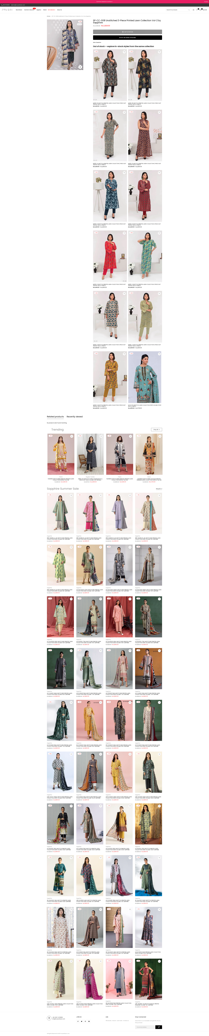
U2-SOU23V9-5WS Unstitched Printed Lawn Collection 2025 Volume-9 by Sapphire (60, 642)
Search (114, 1020)
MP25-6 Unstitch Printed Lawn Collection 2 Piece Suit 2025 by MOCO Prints (109, 285)
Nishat (45, 10)
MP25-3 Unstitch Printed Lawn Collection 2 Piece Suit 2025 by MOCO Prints (109, 345)
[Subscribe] (158, 1027)
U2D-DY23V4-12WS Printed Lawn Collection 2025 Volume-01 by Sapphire (60, 1004)
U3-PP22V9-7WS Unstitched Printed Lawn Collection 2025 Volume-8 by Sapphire (147, 642)
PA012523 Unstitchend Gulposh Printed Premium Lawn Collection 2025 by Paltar (148, 479)
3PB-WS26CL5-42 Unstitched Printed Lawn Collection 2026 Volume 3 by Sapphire (59, 590)
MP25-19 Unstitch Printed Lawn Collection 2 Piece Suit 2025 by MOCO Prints (109, 103)
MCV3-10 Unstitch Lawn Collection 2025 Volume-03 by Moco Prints (144, 405)
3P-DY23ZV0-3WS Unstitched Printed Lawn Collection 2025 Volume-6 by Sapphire (118, 745)
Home (48, 16)
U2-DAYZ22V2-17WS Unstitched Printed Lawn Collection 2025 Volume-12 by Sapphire (89, 590)
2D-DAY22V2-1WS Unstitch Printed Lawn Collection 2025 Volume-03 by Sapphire (59, 901)
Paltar (119, 477)
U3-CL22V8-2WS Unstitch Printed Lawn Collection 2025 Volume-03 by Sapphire (88, 849)
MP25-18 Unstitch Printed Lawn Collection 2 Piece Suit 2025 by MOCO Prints (144, 103)
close (3, 1)
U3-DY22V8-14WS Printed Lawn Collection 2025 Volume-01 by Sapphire (148, 952)
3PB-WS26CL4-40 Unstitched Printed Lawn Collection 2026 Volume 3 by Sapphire (59, 538)
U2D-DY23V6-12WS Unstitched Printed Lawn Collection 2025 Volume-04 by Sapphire (148, 797)
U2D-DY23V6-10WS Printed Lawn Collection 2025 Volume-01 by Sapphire (89, 1004)
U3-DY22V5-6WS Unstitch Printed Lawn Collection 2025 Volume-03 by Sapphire (118, 849)
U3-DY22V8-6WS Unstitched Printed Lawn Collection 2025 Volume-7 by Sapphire (59, 745)
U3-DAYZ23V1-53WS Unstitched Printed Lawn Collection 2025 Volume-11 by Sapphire (119, 590)
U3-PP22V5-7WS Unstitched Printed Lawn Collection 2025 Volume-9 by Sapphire (88, 642)
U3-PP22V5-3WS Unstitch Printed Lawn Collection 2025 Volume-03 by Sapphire (59, 849)
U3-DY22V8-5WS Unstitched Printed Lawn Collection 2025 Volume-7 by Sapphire (88, 693)
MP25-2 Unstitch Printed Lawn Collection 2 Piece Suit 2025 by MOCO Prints (144, 285)
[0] (197, 10)
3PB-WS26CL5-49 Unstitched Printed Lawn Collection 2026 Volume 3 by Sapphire (118, 538)
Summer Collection (29, 10)
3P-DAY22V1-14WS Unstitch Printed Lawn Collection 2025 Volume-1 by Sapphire (147, 901)
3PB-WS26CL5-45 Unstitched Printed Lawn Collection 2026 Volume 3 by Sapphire (147, 538)
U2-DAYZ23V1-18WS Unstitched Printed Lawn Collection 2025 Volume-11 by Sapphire (148, 590)
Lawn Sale (119, 1020)
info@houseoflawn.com (19, 5)
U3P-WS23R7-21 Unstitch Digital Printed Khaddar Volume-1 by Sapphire (147, 1004)
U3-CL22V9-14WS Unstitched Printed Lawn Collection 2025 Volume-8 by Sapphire (59, 693)
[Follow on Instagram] (85, 1021)
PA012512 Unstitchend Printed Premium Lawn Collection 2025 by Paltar (60, 479)
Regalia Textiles (89, 477)
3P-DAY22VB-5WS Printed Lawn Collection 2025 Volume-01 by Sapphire (118, 1003)
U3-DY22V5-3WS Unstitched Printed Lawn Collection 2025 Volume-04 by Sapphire (88, 797)
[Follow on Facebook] (78, 1021)
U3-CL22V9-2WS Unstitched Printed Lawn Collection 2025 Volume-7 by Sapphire (147, 693)
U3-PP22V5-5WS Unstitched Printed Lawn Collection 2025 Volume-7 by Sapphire (118, 693)
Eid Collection (51, 10)
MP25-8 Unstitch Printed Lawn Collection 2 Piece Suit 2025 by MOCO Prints (144, 224)
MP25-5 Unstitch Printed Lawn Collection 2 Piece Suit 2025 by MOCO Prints (109, 405)
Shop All (156, 429)
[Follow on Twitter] (81, 1021)
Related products (55, 416)
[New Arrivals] (112, 1)
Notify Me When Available (127, 37)
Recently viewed (75, 416)
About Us (59, 10)
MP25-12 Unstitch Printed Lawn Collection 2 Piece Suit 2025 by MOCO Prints (144, 164)
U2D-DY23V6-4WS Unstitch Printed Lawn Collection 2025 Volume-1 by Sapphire (88, 901)
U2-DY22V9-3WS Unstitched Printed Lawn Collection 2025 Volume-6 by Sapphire (147, 745)
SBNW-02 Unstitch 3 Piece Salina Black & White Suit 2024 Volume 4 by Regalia (90, 479)
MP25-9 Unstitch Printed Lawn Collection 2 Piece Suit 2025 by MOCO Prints (109, 224)
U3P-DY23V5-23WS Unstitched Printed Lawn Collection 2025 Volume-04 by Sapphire (119, 797)
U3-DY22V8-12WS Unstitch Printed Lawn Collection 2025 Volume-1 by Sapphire (117, 901)
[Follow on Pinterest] (89, 1021)
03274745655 (6, 5)
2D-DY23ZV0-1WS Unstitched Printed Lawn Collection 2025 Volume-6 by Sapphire (89, 745)
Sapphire (38, 10)
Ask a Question (97, 42)
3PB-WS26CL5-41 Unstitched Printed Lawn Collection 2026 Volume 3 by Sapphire (88, 538)
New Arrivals (19, 10)
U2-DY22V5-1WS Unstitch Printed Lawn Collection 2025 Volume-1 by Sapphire (87, 952)
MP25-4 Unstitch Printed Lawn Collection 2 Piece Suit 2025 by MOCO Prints (144, 345)
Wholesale (108, 1020)
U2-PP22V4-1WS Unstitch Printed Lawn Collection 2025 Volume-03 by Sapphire (147, 849)
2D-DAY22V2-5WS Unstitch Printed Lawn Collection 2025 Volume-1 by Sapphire (59, 952)
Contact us (126, 1020)
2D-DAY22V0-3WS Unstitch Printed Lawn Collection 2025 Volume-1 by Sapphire (118, 952)
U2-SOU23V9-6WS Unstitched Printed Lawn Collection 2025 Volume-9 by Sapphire (118, 642)
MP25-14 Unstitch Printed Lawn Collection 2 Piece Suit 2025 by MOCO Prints (109, 164)
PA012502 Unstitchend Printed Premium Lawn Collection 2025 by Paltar (119, 479)
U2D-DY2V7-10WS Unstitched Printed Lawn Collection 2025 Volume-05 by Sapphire (59, 797)
